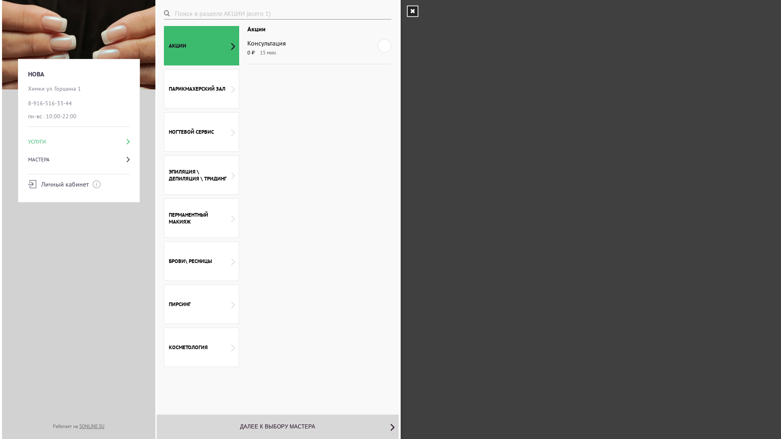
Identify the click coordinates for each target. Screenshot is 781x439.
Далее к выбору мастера (277, 427)
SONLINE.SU (92, 426)
